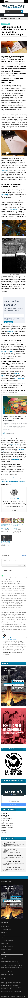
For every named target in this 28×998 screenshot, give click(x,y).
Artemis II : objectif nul (13, 18)
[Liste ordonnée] (10, 565)
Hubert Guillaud (5, 820)
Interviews (4, 937)
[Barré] (8, 565)
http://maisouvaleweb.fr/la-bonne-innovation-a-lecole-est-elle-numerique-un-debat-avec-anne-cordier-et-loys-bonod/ (14, 651)
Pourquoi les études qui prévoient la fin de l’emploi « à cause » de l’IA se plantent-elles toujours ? (11, 967)
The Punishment (12, 63)
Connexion (23, 555)
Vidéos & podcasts (6, 949)
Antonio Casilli (5, 815)
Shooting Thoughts (12, 209)
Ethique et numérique (7, 935)
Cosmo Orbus (4, 817)
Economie (4, 932)
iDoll (3, 213)
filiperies (15, 478)
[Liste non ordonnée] (11, 565)
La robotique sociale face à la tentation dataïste (5, 543)
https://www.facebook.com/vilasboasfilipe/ (13, 481)
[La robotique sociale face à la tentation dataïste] (6, 538)
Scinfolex (3, 830)
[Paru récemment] (12, 919)
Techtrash (3, 832)
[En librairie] (13, 705)
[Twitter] (13, 510)
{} (18, 564)
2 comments (15, 38)
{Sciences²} (4, 829)
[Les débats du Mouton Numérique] (13, 776)
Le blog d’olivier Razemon (7, 825)
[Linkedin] (15, 510)
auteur (19, 991)
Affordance (4, 813)
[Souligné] (6, 565)
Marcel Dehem (5, 577)
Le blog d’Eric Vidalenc (7, 823)
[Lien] (16, 565)
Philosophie (5, 943)
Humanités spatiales (6, 818)
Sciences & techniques (7, 946)
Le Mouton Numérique (7, 827)
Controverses (5, 926)
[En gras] (3, 565)
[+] (20, 564)
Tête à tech (4, 834)
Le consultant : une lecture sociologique (11, 971)
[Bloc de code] (15, 565)
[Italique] (4, 565)
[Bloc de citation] (13, 565)
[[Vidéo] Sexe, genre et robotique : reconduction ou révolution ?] (18, 520)
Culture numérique (5, 23)
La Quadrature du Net (6, 822)
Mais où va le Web (8, 637)
